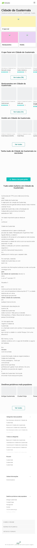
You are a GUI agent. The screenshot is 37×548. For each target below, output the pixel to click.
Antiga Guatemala (8, 396)
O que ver (5, 29)
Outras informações (12, 476)
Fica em (8, 456)
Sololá (8, 507)
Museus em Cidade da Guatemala (16, 427)
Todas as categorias (12, 437)
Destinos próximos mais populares (16, 384)
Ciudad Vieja (22, 396)
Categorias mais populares (14, 417)
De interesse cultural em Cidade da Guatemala (16, 421)
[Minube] (6, 3)
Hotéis (22, 45)
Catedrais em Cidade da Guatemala (16, 442)
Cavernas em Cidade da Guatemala (16, 445)
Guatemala (9, 460)
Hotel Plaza (20, 136)
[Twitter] (18, 537)
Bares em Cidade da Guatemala (15, 425)
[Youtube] (22, 537)
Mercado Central (6, 70)
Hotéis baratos (10, 480)
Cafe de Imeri (5, 103)
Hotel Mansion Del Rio (7, 136)
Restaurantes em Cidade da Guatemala (13, 85)
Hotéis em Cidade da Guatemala (15, 118)
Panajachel (9, 504)
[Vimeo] (20, 537)
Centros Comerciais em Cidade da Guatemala (16, 449)
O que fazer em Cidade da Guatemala (17, 52)
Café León (20, 103)
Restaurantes (6, 45)
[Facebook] (15, 537)
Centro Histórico (22, 70)
